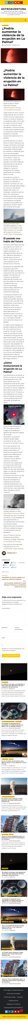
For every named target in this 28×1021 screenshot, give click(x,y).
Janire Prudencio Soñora (12, 108)
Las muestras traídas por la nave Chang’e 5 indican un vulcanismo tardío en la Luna (15, 584)
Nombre (5, 627)
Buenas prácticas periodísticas (13, 1007)
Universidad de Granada (12, 110)
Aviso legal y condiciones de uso (13, 990)
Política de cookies (9, 997)
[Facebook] (9, 2)
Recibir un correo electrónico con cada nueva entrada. (13, 649)
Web (3, 638)
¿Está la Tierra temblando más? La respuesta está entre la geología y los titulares (13, 838)
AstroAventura (13, 9)
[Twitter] (6, 2)
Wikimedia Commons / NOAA (14, 513)
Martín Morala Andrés (14, 728)
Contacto (20, 997)
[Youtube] (15, 2)
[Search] (25, 20)
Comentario (6, 608)
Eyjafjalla (7, 181)
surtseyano (7, 475)
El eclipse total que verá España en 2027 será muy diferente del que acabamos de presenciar (13, 685)
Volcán (7, 572)
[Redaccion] (4, 553)
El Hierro (20, 443)
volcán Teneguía (16, 392)
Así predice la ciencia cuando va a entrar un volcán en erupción (13, 577)
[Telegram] (18, 2)
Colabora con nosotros (13, 1004)
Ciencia (11, 834)
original (20, 548)
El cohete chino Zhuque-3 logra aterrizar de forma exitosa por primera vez (12, 800)
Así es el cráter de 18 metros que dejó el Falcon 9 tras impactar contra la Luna (14, 762)
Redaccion (16, 45)
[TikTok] (21, 2)
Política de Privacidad (13, 993)
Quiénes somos (13, 1000)
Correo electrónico (18, 629)
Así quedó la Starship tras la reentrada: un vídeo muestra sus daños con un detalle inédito (12, 725)
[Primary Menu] (2, 20)
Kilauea (12, 123)
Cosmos (11, 759)
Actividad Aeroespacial (8, 721)
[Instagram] (12, 2)
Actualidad (5, 25)
